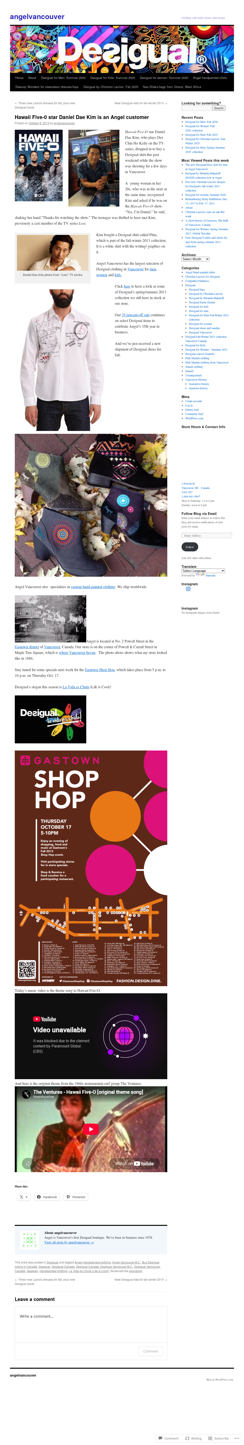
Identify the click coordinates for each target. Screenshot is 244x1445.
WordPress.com (194, 418)
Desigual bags (197, 289)
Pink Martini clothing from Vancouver (207, 362)
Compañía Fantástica (197, 281)
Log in (189, 405)
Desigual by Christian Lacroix (206, 293)
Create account (193, 401)
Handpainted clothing (53, 1271)
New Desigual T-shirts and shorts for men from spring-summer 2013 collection (206, 242)
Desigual (52, 1262)
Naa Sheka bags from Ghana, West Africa (172, 86)
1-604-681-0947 (191, 496)
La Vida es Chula (76, 686)
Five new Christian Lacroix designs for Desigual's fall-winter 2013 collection (205, 186)
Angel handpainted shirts (210, 77)
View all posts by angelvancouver (69, 1242)
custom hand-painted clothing (93, 586)
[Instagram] (188, 589)
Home (19, 77)
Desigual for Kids (195, 345)
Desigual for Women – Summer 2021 (206, 349)
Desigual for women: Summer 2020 (164, 77)
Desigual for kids (198, 306)
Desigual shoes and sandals (204, 328)
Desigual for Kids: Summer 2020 (112, 77)
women (101, 274)
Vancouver (135, 268)
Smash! (189, 371)
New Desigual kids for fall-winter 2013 (141, 103)
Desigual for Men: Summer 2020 (63, 77)
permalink (135, 1271)
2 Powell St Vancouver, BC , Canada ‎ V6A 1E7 (196, 488)
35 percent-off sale (136, 314)
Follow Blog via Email (199, 513)
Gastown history (198, 388)
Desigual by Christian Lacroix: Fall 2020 (110, 86)
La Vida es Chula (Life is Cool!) (89, 1271)
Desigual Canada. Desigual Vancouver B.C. (104, 1266)
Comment (150, 1351)
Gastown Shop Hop (100, 669)
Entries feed (192, 409)
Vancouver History (196, 379)
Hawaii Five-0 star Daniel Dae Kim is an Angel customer (82, 116)
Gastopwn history (199, 384)
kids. (118, 274)
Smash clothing (194, 366)
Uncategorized (193, 375)
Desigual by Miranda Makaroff (206, 298)
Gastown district (27, 646)
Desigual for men (198, 311)
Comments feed (194, 414)
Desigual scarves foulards (199, 354)
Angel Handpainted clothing (93, 1262)
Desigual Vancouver (200, 332)
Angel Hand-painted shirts (200, 272)
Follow (190, 547)
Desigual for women (200, 324)
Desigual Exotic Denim (202, 302)
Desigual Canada (63, 1266)
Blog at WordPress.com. (220, 1379)
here (127, 286)
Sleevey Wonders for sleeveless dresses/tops (47, 86)
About (32, 77)
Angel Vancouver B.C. (126, 1262)
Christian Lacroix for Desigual (202, 276)
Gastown (32, 1271)
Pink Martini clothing (197, 358)
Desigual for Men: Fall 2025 (201, 134)
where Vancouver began (77, 652)
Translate (210, 575)
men (153, 268)
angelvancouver (37, 16)
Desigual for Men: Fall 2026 (201, 122)
